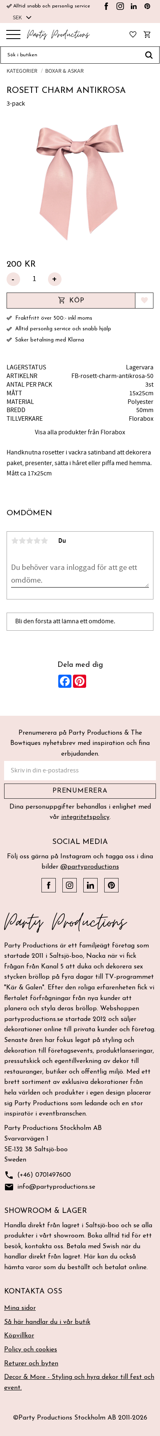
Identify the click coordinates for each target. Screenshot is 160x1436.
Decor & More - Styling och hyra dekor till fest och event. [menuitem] (79, 1382)
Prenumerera (80, 791)
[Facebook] (106, 6)
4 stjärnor (37, 540)
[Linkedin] (134, 6)
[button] (13, 35)
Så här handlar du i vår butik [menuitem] (47, 1322)
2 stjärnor (22, 540)
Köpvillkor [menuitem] (19, 1335)
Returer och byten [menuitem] (31, 1363)
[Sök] (149, 55)
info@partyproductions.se (49, 1187)
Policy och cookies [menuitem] (30, 1349)
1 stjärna (14, 540)
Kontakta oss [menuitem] (33, 1291)
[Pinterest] (147, 6)
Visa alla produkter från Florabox (80, 432)
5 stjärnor (44, 540)
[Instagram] (120, 6)
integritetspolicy (85, 817)
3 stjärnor (29, 540)
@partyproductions (89, 867)
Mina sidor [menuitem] (20, 1308)
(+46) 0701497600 (37, 1175)
